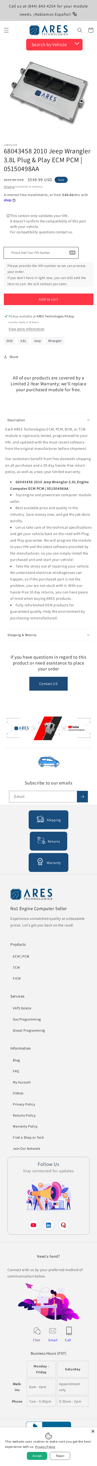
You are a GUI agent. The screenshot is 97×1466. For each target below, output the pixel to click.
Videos (18, 1093)
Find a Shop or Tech (28, 1137)
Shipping (9, 186)
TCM (16, 967)
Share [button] (13, 356)
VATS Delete (22, 1008)
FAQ (16, 1071)
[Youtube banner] (48, 729)
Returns (54, 841)
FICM (17, 978)
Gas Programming (27, 1019)
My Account (22, 1082)
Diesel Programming (29, 1030)
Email (53, 1340)
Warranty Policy (25, 1126)
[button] (6, 30)
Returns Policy (24, 1115)
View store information (26, 328)
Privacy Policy (24, 1104)
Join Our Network (26, 1148)
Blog (16, 1060)
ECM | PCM (21, 956)
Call (68, 1340)
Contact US (48, 683)
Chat (36, 1340)
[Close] (93, 1431)
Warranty (54, 862)
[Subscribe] (82, 797)
